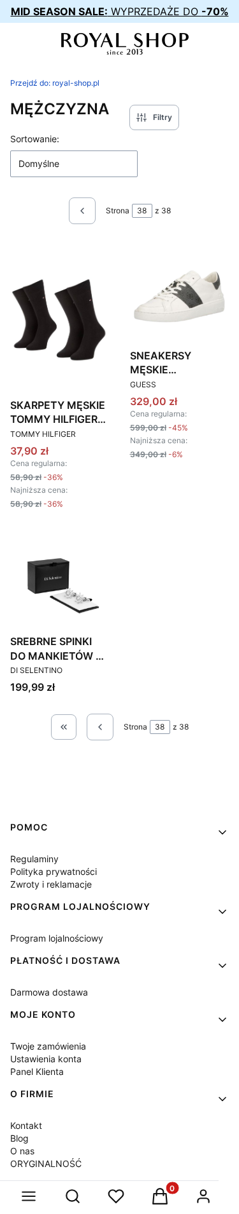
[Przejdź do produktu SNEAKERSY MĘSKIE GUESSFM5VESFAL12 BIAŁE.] (179, 294)
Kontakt (26, 1125)
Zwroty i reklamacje (51, 884)
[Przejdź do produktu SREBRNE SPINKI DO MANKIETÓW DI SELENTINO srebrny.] (60, 580)
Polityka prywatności (53, 871)
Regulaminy (34, 858)
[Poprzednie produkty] (100, 727)
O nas (22, 1150)
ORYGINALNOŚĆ (46, 1163)
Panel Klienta (37, 1071)
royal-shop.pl (54, 83)
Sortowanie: (34, 138)
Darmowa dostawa (49, 992)
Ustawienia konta (46, 1058)
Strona (117, 210)
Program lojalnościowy (56, 938)
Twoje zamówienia (48, 1046)
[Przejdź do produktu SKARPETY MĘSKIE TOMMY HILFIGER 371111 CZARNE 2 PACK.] (60, 318)
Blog (19, 1138)
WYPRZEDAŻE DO (120, 11)
